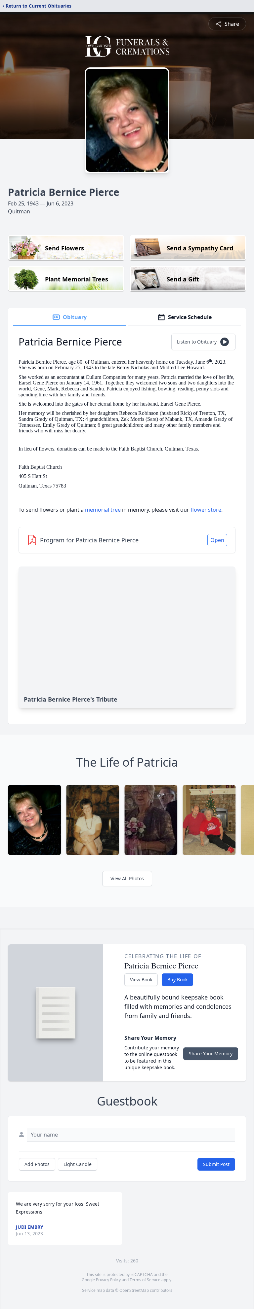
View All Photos (127, 878)
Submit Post (216, 1164)
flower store (205, 509)
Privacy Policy (108, 1280)
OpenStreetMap (134, 1290)
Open (217, 540)
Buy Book (177, 979)
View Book (141, 979)
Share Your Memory (211, 1053)
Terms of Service (145, 1280)
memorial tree (103, 509)
